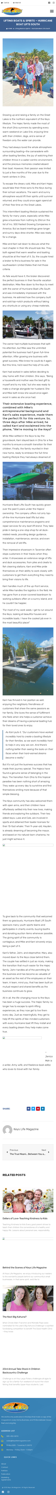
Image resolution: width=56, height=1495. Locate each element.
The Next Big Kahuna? (15, 1316)
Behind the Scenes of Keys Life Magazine (25, 1267)
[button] (52, 11)
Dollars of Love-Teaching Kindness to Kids (25, 1218)
